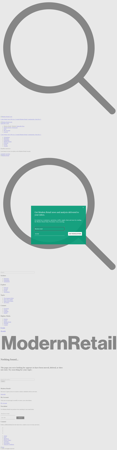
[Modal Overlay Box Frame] (58, 225)
